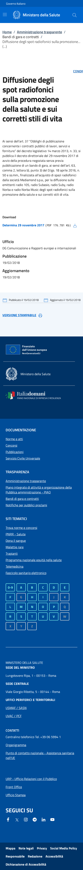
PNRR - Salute (16, 534)
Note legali (26, 848)
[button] (74, 15)
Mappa (10, 848)
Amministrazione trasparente (39, 32)
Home (7, 32)
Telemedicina (14, 566)
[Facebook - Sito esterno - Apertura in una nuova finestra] (8, 819)
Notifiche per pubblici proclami (26, 505)
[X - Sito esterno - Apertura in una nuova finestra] (17, 819)
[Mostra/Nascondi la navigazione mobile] (4, 14)
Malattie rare (15, 547)
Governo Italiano (15, 3)
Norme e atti (14, 439)
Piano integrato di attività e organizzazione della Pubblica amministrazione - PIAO (39, 490)
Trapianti (12, 553)
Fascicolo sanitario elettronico (26, 572)
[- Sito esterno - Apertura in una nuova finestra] (52, 819)
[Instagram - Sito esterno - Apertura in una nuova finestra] (25, 819)
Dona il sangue (16, 540)
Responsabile (15, 856)
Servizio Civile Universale (23, 458)
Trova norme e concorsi (21, 527)
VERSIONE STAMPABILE (19, 315)
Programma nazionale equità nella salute (34, 560)
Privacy (42, 848)
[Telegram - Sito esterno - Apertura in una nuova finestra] (34, 819)
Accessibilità (54, 856)
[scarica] (75, 225)
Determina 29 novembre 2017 (23, 225)
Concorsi (11, 445)
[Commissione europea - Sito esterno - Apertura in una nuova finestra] (27, 350)
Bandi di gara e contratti (22, 498)
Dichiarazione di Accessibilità (26, 864)
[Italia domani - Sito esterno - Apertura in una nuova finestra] (36, 395)
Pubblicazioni (15, 451)
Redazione (35, 856)
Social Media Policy (63, 848)
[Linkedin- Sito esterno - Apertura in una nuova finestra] (43, 819)
